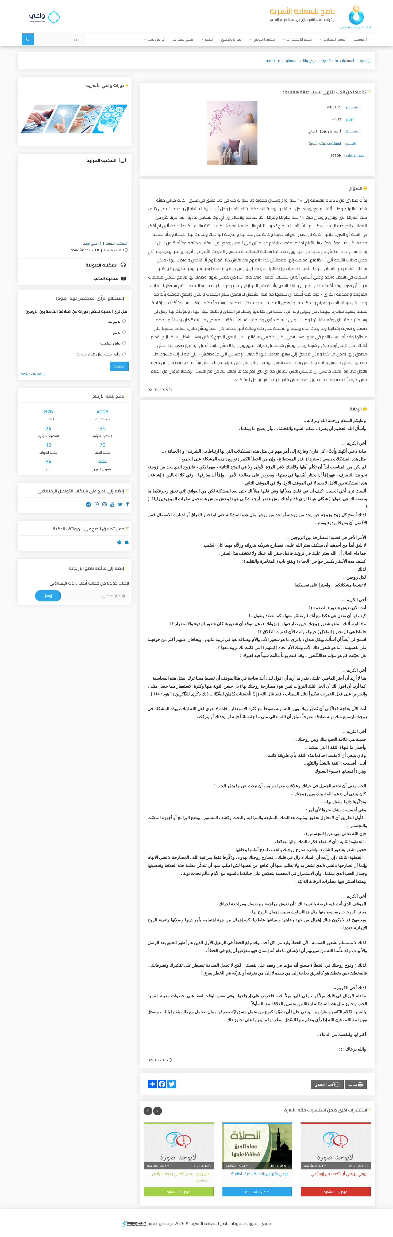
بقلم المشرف (183, 39)
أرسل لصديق (324, 1084)
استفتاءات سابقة (33, 373)
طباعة (353, 1084)
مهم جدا (113, 321)
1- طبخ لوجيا (92, 243)
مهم (116, 332)
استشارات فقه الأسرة (338, 60)
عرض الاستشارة (335, 1191)
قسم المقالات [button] (334, 39)
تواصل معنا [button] (156, 39)
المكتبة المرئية (101, 160)
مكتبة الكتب (106, 278)
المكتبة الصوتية (102, 265)
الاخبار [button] (209, 39)
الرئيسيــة (360, 39)
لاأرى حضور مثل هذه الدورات (98, 354)
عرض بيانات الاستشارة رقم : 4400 (291, 60)
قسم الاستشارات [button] (299, 39)
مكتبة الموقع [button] (264, 39)
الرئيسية (365, 60)
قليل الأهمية (110, 343)
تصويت (119, 366)
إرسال (47, 595)
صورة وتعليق (231, 39)
